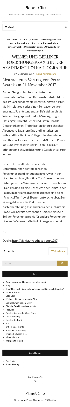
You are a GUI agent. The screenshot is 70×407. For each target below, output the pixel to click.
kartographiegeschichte (45, 43)
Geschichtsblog (13, 316)
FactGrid (10, 309)
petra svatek (14, 46)
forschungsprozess (51, 39)
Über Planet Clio (35, 377)
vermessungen (35, 50)
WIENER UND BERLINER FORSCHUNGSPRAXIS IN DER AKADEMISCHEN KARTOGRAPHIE (35, 62)
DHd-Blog (10, 296)
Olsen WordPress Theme (27, 400)
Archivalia (10, 361)
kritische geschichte (15, 327)
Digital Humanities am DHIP (19, 303)
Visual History (12, 337)
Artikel (24, 39)
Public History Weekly (16, 330)
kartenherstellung (19, 43)
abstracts (12, 39)
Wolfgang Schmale (14, 340)
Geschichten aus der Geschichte (21, 313)
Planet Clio (35, 7)
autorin (34, 39)
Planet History (12, 364)
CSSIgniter (50, 400)
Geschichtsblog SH (14, 320)
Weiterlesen (58, 251)
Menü (10, 27)
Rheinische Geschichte (16, 334)
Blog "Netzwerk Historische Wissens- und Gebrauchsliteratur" (35, 289)
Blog (8, 285)
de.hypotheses (13, 292)
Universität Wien (33, 46)
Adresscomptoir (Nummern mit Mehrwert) (26, 282)
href (7, 323)
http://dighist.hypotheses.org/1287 (34, 240)
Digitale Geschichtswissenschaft (21, 306)
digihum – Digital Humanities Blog (21, 299)
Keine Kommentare (46, 73)
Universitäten (52, 46)
